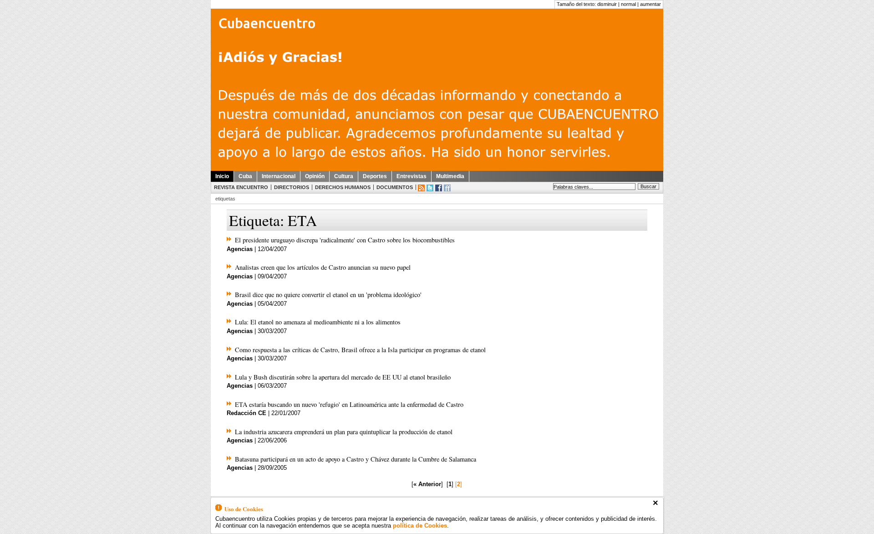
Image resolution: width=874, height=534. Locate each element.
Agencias (240, 249)
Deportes (375, 176)
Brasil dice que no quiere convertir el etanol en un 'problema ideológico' (328, 294)
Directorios (291, 187)
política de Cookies (420, 525)
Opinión (315, 176)
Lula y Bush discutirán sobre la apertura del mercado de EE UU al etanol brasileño (343, 377)
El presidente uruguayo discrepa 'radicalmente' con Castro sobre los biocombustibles (345, 240)
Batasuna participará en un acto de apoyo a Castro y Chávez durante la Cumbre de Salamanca (355, 459)
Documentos (394, 187)
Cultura (343, 176)
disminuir (607, 4)
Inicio (222, 176)
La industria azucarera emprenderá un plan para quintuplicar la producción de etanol (343, 431)
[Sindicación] (421, 188)
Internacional (278, 176)
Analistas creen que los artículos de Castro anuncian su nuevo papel (323, 267)
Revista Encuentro (241, 187)
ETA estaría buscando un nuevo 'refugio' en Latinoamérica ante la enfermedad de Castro (349, 404)
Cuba (245, 176)
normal (628, 4)
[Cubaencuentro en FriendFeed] (447, 188)
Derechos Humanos (343, 187)
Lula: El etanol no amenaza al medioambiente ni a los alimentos (318, 322)
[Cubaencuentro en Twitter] (430, 188)
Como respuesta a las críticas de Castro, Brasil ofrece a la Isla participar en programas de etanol (360, 349)
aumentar (650, 4)
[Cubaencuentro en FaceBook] (438, 188)
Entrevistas (411, 176)
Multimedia (450, 176)
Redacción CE (246, 413)
